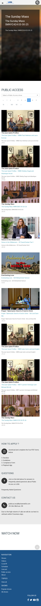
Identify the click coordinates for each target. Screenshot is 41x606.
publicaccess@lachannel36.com (19, 504)
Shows (3, 558)
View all (4, 582)
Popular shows (6, 589)
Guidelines (6, 460)
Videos (3, 561)
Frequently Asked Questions (11, 490)
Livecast (4, 569)
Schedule (4, 566)
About (3, 575)
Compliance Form (9, 463)
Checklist (6, 458)
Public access (6, 572)
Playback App (7, 465)
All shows (4, 592)
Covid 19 (4, 564)
